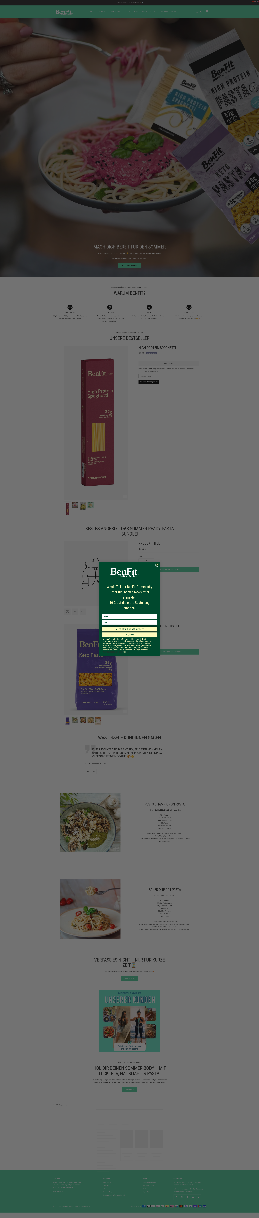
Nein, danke (129, 635)
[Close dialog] (157, 564)
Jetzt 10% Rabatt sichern (129, 629)
